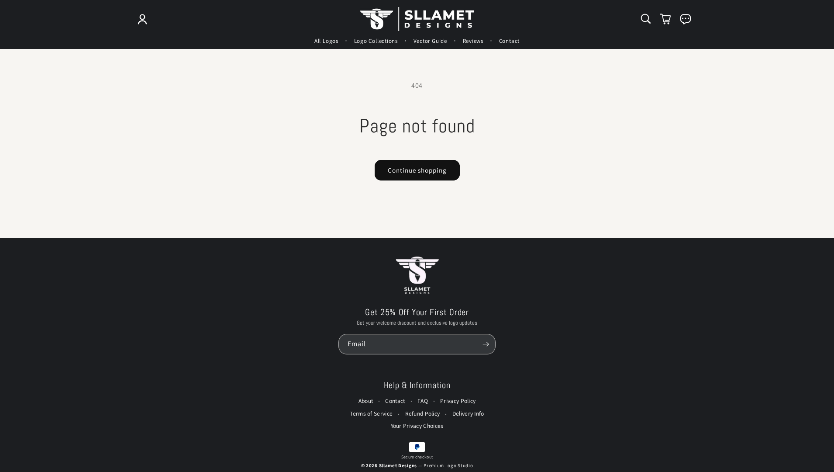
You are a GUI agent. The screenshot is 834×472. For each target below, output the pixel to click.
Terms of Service (371, 413)
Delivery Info (468, 413)
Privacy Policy (458, 401)
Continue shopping (417, 170)
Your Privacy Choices (417, 426)
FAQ (422, 401)
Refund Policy (422, 413)
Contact (395, 401)
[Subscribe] (485, 344)
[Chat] (685, 19)
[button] (645, 18)
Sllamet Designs (398, 465)
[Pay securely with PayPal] (417, 447)
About (365, 401)
